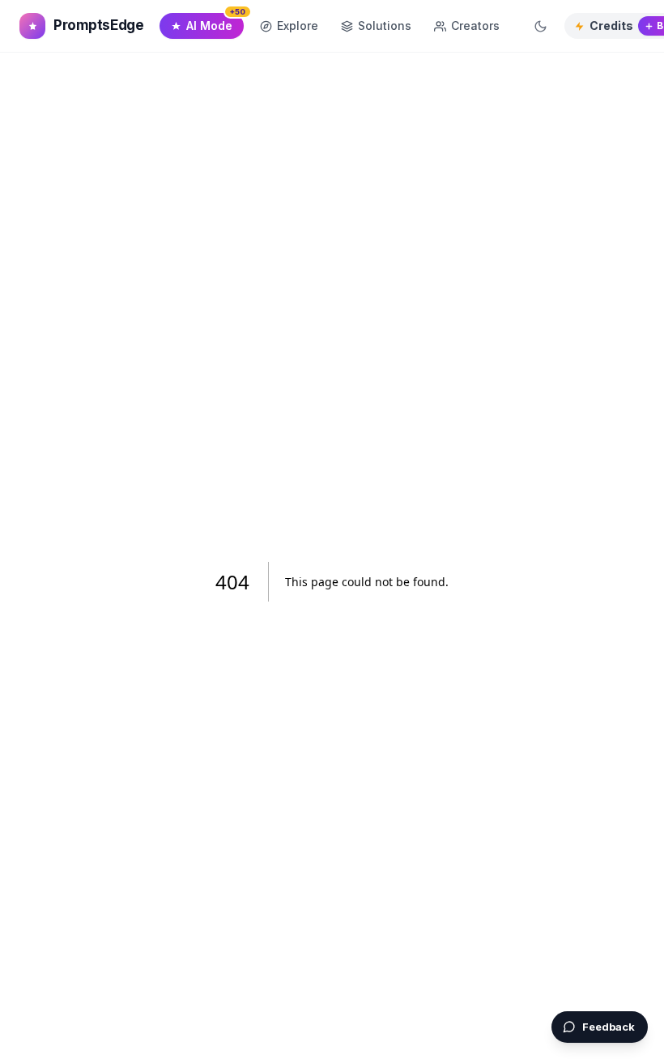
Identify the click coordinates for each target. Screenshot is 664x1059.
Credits (611, 25)
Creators (475, 25)
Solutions (384, 25)
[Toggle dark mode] (540, 25)
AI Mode (215, 22)
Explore (297, 25)
